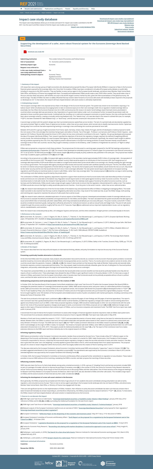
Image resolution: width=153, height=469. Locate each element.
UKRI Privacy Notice (94, 456)
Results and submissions (33, 9)
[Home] (21, 9)
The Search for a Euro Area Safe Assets (61, 432)
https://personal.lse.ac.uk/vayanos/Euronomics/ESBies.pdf (67, 219)
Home (21, 12)
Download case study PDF (36, 52)
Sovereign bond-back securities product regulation (39, 410)
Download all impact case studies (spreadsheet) (117, 19)
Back (22, 39)
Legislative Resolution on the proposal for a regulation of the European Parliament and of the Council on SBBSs (78, 423)
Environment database (126, 31)
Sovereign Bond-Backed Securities (91, 408)
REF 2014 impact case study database (121, 23)
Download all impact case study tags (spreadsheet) (115, 21)
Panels (67, 9)
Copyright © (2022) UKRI (78, 456)
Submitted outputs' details (124, 29)
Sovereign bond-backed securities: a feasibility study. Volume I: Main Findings (80, 399)
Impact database (47, 12)
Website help (129, 25)
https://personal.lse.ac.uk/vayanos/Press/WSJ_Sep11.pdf (67, 224)
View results (129, 27)
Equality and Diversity (80, 9)
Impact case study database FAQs (83, 27)
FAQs (93, 9)
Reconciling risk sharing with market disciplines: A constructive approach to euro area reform (82, 426)
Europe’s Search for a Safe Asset (59, 438)
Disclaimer (65, 456)
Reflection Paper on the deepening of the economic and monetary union (65, 414)
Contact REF (56, 456)
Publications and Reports (54, 9)
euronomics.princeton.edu (30, 150)
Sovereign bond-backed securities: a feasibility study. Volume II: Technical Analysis (82, 404)
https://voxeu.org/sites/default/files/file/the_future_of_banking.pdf (45, 232)
